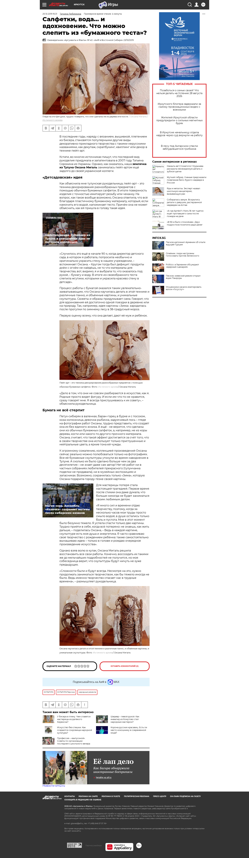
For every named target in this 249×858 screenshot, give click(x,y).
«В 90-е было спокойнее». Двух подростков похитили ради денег (185, 223)
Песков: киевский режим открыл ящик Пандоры (183, 277)
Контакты (69, 796)
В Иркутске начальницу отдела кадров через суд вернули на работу (179, 134)
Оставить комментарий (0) (125, 666)
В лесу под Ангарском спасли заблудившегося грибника (179, 147)
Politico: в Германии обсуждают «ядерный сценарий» (182, 265)
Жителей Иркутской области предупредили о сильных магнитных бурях (179, 120)
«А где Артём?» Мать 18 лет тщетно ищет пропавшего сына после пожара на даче (185, 214)
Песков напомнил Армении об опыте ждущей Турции (185, 243)
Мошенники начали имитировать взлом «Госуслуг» (183, 288)
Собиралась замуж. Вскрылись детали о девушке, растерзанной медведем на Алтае (184, 202)
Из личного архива (53, 120)
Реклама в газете (111, 796)
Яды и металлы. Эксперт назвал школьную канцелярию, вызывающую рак (183, 191)
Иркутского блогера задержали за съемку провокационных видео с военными (179, 107)
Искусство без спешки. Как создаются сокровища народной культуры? (74, 730)
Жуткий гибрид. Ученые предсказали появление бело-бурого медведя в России (186, 180)
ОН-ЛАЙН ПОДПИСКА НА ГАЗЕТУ (185, 796)
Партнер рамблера (94, 845)
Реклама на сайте (88, 796)
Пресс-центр (159, 796)
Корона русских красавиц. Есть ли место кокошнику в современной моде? (129, 730)
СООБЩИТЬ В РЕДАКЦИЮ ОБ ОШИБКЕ (82, 800)
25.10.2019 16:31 (50, 14)
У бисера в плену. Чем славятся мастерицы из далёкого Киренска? (73, 719)
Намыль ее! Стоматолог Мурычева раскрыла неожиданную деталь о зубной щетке (185, 169)
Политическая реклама (136, 796)
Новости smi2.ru (54, 785)
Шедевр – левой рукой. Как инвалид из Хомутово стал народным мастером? (125, 719)
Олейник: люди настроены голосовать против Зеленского (182, 254)
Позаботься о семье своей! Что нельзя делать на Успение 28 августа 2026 (179, 93)
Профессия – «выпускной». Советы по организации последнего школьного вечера (73, 741)
